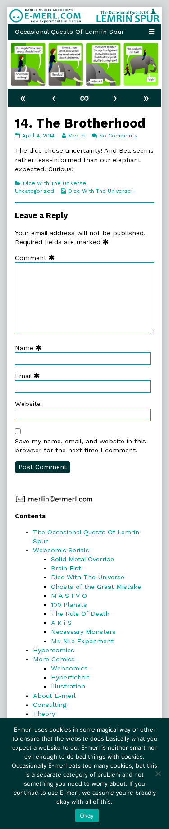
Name (30, 347)
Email (29, 375)
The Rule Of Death (80, 613)
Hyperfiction (70, 677)
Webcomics (69, 668)
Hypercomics (53, 650)
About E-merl (54, 695)
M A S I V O (69, 595)
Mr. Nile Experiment (82, 641)
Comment (37, 257)
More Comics (54, 659)
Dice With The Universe (54, 183)
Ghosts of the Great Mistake (96, 586)
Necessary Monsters (83, 631)
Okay (87, 815)
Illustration (68, 686)
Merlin (76, 135)
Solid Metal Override (82, 559)
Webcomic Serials (61, 550)
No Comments (118, 135)
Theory (44, 713)
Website (28, 403)
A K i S (61, 622)
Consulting (49, 704)
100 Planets (69, 604)
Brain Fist (66, 568)
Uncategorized (34, 191)
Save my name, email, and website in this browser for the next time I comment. (80, 445)
